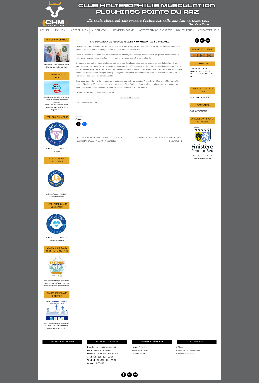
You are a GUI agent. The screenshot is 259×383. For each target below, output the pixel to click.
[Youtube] (202, 40)
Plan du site (183, 347)
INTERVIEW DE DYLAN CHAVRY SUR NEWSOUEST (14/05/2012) (159, 139)
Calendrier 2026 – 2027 (200, 97)
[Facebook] (197, 40)
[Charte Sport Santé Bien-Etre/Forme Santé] (56, 266)
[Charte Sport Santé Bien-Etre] (56, 310)
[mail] (207, 40)
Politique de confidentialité (189, 350)
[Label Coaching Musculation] (56, 178)
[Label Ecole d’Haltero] (56, 133)
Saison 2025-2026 (186, 354)
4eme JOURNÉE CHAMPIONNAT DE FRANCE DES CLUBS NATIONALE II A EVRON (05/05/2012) (100, 139)
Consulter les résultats (129, 97)
